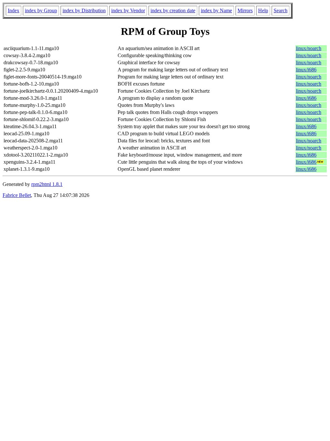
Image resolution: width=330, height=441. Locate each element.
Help (263, 10)
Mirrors (245, 10)
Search (280, 10)
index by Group (41, 10)
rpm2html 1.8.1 (47, 184)
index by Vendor (128, 10)
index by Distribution (84, 10)
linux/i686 (306, 69)
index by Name (216, 10)
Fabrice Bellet (17, 195)
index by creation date (172, 10)
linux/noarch (308, 48)
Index (13, 10)
